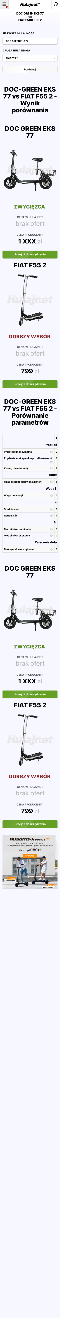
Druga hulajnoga (16, 50)
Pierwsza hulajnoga (18, 33)
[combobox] (30, 41)
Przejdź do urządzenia (30, 254)
